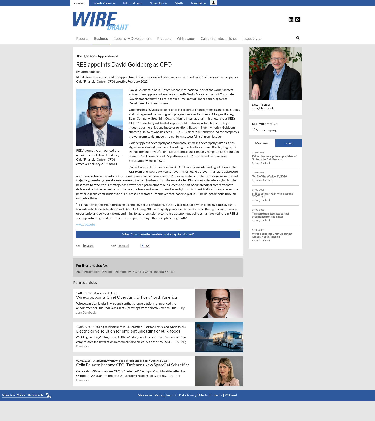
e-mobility (123, 271)
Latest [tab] (288, 143)
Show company (266, 130)
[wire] (122, 21)
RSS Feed (231, 395)
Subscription (158, 3)
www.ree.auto (85, 224)
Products (164, 38)
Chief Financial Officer (159, 271)
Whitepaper (186, 38)
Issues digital (252, 38)
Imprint (171, 395)
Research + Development (132, 38)
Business (101, 38)
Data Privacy (187, 395)
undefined (78, 246)
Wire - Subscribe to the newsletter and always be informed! (158, 234)
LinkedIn (216, 395)
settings (147, 246)
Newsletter (198, 3)
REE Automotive (88, 271)
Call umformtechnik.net (219, 38)
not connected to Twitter (113, 246)
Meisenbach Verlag (150, 395)
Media (179, 3)
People (108, 271)
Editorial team (132, 3)
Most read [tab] (262, 143)
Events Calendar (104, 3)
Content (80, 3)
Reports (82, 38)
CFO (137, 271)
